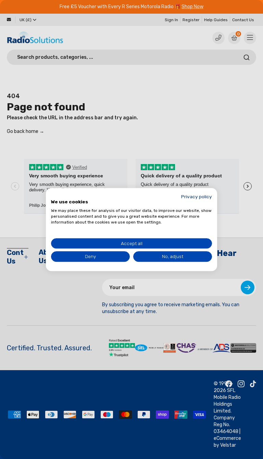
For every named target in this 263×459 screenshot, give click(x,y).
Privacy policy (196, 196)
